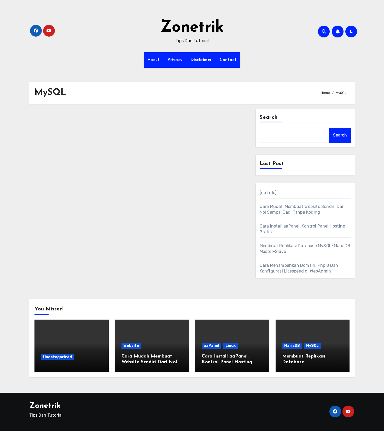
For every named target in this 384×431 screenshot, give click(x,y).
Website (131, 345)
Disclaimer (201, 60)
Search (269, 117)
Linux (230, 345)
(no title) (268, 192)
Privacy (175, 60)
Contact (228, 60)
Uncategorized (57, 357)
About (154, 60)
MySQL (312, 345)
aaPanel (211, 345)
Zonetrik (192, 28)
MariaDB (292, 345)
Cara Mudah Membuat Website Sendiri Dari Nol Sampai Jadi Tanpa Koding (151, 362)
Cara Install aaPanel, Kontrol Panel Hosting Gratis (227, 362)
